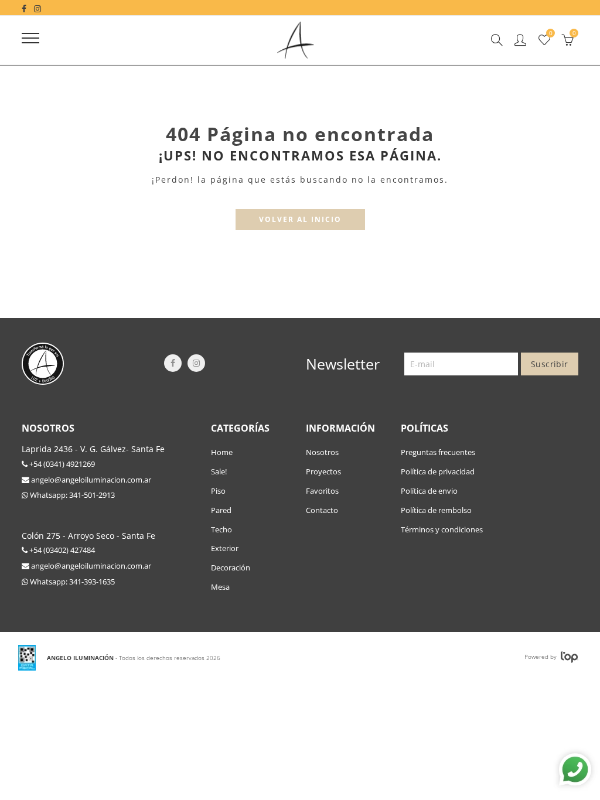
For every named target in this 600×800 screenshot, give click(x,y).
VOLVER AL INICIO (300, 219)
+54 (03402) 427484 (61, 550)
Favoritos (322, 491)
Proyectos (323, 471)
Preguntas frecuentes (438, 452)
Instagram (196, 363)
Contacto (322, 510)
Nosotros (322, 452)
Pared (221, 510)
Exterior (224, 548)
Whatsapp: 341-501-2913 (71, 495)
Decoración (230, 567)
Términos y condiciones (442, 529)
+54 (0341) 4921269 (61, 464)
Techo (221, 529)
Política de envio (429, 491)
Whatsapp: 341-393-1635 (71, 581)
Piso (218, 491)
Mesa (220, 587)
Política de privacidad (438, 471)
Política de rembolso (436, 510)
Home (222, 452)
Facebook (173, 363)
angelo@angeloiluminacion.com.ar (90, 479)
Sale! (219, 471)
